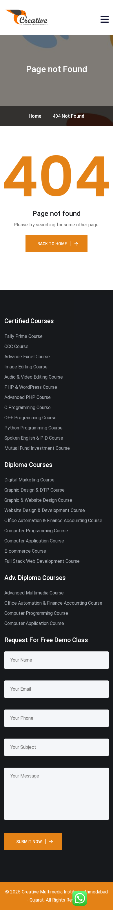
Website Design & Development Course (44, 510)
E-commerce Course (25, 551)
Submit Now (29, 841)
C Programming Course (27, 407)
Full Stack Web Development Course (42, 561)
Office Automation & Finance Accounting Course (53, 520)
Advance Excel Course (27, 356)
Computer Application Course (34, 541)
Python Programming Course (33, 428)
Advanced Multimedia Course (34, 593)
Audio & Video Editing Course (33, 377)
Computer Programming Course (36, 530)
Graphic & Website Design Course (38, 500)
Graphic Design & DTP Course (34, 490)
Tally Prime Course (23, 336)
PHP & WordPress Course (30, 387)
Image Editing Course (26, 367)
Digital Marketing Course (29, 480)
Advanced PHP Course (27, 397)
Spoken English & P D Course (33, 438)
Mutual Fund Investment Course (37, 448)
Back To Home (52, 243)
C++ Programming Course (30, 417)
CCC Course (16, 346)
